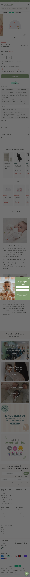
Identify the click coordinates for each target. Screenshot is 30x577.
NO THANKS (22, 292)
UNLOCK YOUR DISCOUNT (22, 289)
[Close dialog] (29, 278)
